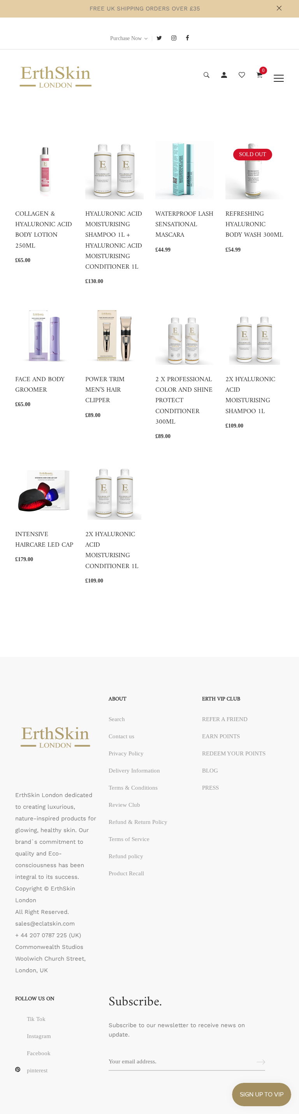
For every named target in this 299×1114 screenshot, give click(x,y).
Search (117, 719)
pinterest (37, 1070)
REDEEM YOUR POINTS (234, 753)
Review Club (124, 805)
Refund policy (126, 856)
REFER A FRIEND (225, 719)
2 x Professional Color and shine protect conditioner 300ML (184, 401)
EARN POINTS (221, 736)
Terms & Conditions (133, 788)
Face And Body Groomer (40, 385)
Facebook (39, 1053)
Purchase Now (126, 38)
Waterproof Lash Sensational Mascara (184, 225)
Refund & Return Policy (138, 822)
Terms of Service (129, 839)
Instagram (39, 1036)
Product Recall (126, 873)
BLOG (210, 770)
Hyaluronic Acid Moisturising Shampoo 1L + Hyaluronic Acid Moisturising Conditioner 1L (113, 241)
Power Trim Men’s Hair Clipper (105, 391)
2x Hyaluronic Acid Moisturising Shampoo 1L (250, 396)
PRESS (210, 788)
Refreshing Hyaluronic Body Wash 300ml (254, 225)
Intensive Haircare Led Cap (44, 540)
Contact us (121, 736)
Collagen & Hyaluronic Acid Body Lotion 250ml (43, 230)
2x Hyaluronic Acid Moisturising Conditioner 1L (111, 551)
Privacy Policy (126, 753)
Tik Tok (36, 1019)
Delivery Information (134, 770)
